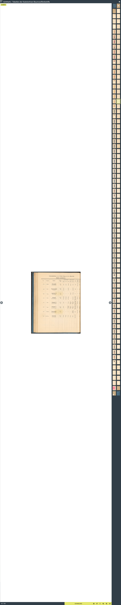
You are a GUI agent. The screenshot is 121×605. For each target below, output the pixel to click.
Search (4, 4)
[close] (119, 1)
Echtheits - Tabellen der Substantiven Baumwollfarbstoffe (27, 1)
